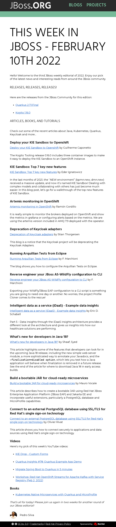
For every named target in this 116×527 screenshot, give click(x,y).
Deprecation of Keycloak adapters (31, 234)
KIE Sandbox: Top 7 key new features (33, 172)
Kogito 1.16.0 (23, 112)
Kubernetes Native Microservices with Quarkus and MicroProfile (56, 494)
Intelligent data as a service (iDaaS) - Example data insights (48, 310)
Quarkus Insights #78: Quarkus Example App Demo (49, 461)
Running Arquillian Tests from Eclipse (34, 258)
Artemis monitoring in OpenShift (31, 206)
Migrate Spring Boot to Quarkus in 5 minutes (44, 469)
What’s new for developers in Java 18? (34, 342)
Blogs (75, 5)
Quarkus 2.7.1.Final (27, 105)
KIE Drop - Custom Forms (32, 454)
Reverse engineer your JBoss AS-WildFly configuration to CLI (48, 279)
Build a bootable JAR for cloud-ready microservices (42, 383)
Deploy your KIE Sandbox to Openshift (34, 147)
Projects (96, 5)
